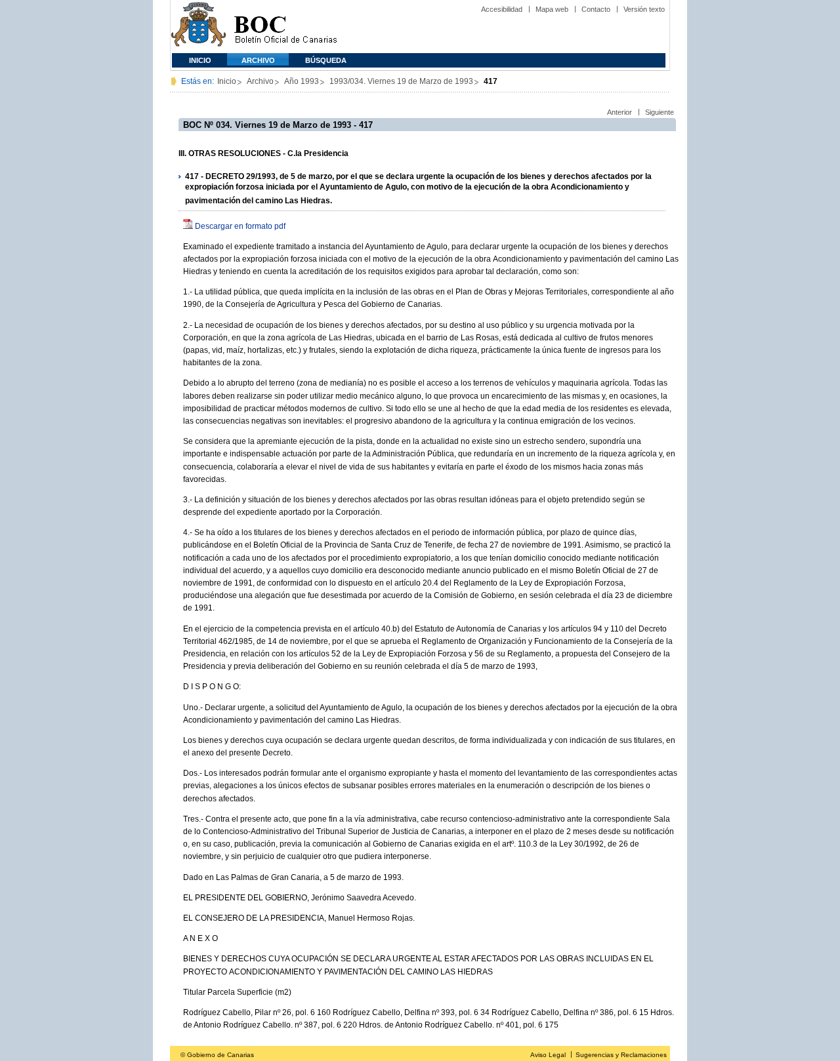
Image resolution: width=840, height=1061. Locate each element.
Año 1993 (301, 81)
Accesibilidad (501, 9)
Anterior (619, 112)
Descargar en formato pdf (240, 226)
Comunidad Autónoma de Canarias (198, 26)
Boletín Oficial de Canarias (285, 26)
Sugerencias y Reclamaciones (621, 1054)
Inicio (200, 60)
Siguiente (659, 112)
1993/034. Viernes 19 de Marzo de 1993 (401, 81)
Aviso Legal (548, 1054)
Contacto (595, 9)
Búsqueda (325, 60)
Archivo (258, 60)
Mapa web (552, 9)
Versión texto (644, 9)
